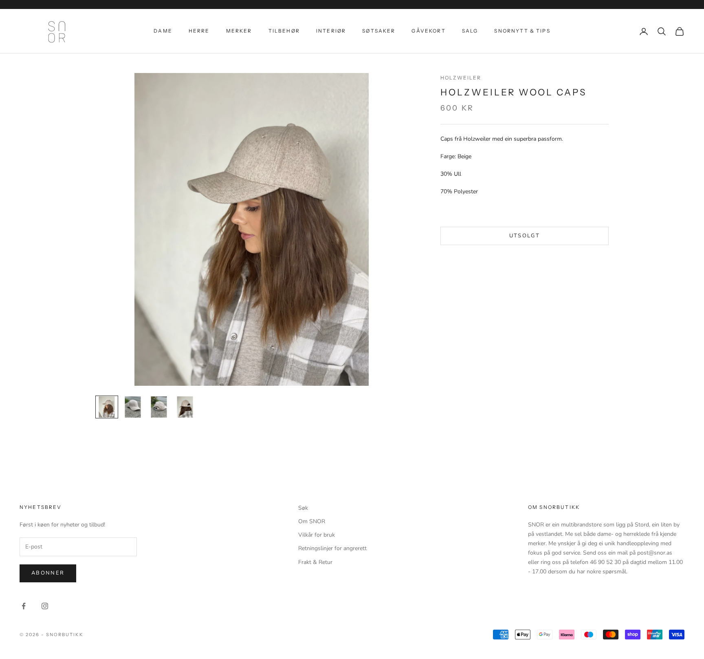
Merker (239, 31)
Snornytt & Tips (522, 31)
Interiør (331, 31)
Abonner (47, 573)
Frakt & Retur (315, 562)
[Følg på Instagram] (45, 606)
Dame (163, 31)
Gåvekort (428, 31)
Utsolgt (524, 235)
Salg (470, 31)
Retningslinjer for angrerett (332, 548)
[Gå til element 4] (185, 407)
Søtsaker (378, 31)
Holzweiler (461, 78)
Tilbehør (284, 31)
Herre (199, 31)
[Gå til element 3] (158, 407)
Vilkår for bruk (316, 535)
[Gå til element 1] (106, 407)
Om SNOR (311, 521)
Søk (303, 508)
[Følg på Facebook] (24, 606)
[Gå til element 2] (132, 407)
